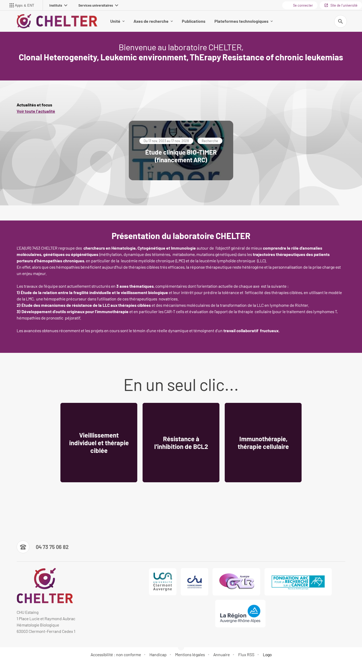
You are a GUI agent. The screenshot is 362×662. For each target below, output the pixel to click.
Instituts (55, 5)
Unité (115, 21)
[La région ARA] (240, 613)
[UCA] (162, 582)
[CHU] (194, 581)
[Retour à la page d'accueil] (57, 21)
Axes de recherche (151, 21)
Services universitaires (95, 5)
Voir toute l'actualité (36, 111)
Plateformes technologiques (241, 21)
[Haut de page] (25, 646)
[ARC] (298, 581)
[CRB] (236, 581)
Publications (193, 21)
